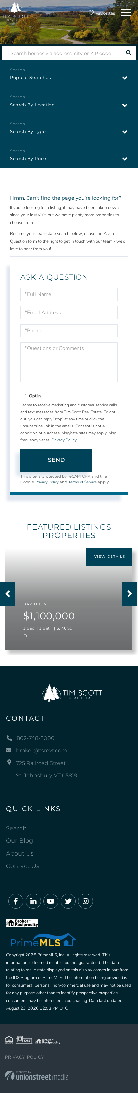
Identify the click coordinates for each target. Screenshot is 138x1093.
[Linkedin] (33, 901)
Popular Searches (30, 77)
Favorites (104, 13)
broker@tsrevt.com (41, 750)
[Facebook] (16, 901)
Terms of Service (82, 482)
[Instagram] (85, 901)
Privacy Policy (64, 440)
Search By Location (32, 104)
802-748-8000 (36, 738)
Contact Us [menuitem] (22, 866)
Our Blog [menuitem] (19, 840)
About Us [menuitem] (20, 853)
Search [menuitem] (16, 828)
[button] (128, 53)
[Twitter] (68, 901)
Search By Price (28, 158)
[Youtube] (51, 901)
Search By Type (28, 131)
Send (56, 460)
